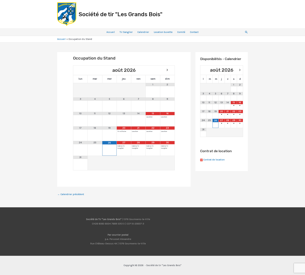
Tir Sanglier (126, 32)
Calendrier (143, 32)
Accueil (110, 32)
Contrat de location (214, 159)
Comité (181, 32)
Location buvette (163, 32)
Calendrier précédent (71, 194)
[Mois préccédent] (80, 70)
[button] (246, 32)
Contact (194, 32)
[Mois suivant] (167, 70)
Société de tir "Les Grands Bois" (120, 14)
